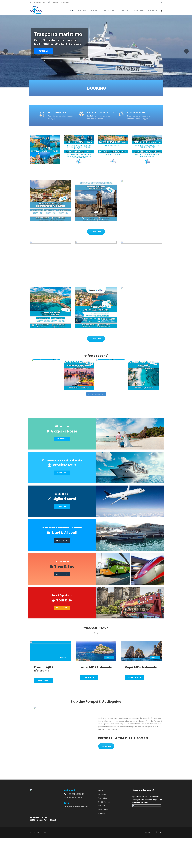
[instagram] (161, 2)
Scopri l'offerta (40, 681)
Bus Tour (125, 11)
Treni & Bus (95, 11)
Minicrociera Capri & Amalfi (46, 668)
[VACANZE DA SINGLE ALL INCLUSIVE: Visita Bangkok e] (79, 374)
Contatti (152, 11)
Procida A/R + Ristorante (86, 668)
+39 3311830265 (75, 797)
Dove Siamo (138, 11)
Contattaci (42, 49)
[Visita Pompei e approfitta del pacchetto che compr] (47, 360)
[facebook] (158, 2)
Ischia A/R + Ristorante (138, 667)
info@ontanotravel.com (76, 806)
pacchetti (61, 657)
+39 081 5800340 (75, 794)
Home (71, 11)
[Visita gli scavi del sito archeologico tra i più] (111, 360)
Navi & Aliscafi (110, 11)
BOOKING (82, 11)
